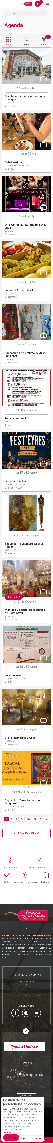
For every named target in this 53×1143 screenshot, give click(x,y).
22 (35, 819)
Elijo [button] (23, 1138)
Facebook (15, 1013)
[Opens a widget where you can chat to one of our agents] (11, 1138)
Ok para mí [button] (36, 1138)
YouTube (37, 1013)
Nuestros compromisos (26, 882)
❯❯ (47, 819)
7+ (22, 819)
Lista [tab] (8, 44)
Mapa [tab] (26, 44)
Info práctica (10, 867)
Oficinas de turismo (39, 867)
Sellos (7, 882)
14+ (28, 819)
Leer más (7, 1132)
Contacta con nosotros (26, 995)
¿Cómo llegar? (26, 1095)
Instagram (26, 1013)
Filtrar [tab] (44, 44)
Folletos (45, 882)
